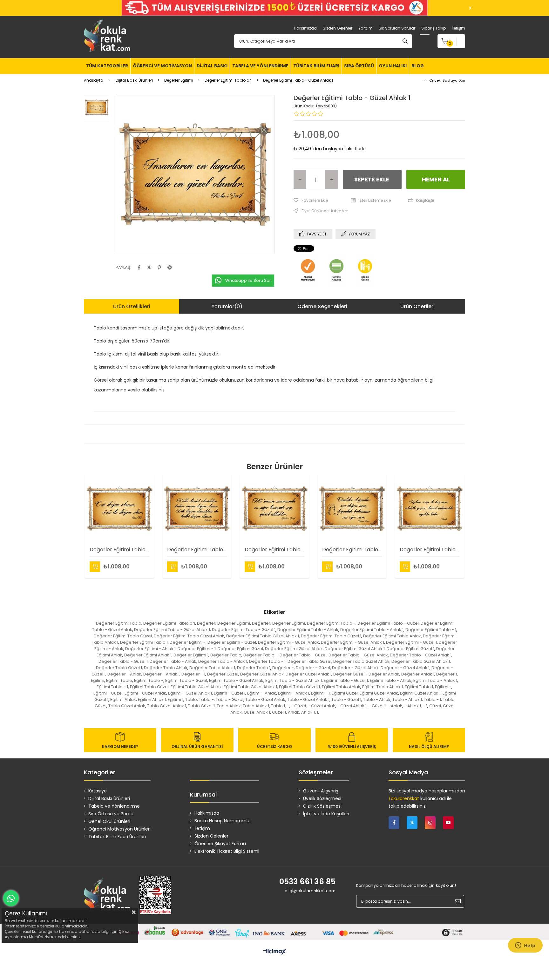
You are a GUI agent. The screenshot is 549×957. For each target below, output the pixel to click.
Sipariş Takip (433, 28)
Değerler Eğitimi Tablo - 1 (430, 630)
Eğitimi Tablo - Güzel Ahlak (236, 680)
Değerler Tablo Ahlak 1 (212, 668)
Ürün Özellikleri (131, 306)
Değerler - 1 (193, 674)
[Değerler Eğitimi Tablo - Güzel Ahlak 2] (274, 508)
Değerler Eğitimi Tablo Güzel (123, 636)
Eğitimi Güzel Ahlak (379, 693)
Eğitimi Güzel (345, 693)
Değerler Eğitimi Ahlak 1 (148, 655)
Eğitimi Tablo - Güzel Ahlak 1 (293, 680)
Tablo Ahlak (229, 706)
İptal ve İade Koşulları (326, 814)
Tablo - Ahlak (376, 699)
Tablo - (206, 699)
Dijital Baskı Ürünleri (109, 798)
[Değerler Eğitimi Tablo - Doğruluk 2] (197, 508)
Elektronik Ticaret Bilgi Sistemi (226, 851)
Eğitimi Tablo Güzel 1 (299, 687)
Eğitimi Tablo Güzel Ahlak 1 (250, 687)
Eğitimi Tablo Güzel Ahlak (196, 687)
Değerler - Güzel (313, 668)
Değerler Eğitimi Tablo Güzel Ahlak (189, 636)
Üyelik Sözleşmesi (322, 798)
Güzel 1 (279, 712)
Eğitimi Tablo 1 (419, 687)
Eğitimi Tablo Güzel (149, 687)
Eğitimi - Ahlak (261, 693)
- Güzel (298, 706)
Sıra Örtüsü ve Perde (110, 814)
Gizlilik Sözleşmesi (322, 806)
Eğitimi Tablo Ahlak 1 (382, 687)
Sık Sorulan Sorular (397, 28)
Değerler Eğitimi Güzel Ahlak (294, 649)
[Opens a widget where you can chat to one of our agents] (525, 946)
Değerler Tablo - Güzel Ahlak (358, 655)
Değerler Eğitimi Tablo (118, 623)
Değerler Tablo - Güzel (303, 655)
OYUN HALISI (393, 66)
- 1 (425, 706)
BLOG (417, 66)
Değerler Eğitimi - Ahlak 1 (150, 649)
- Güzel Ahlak (321, 706)
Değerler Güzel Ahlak (262, 674)
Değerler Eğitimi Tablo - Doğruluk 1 (119, 549)
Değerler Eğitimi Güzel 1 (410, 649)
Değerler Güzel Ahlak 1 (308, 674)
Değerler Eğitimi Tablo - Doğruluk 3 (352, 549)
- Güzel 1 (377, 706)
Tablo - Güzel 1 (346, 699)
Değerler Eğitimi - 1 (197, 649)
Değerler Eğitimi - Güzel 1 (411, 642)
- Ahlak (395, 706)
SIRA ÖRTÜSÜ (359, 66)
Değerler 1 (446, 674)
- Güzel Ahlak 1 (352, 706)
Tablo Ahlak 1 (256, 706)
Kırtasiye (97, 791)
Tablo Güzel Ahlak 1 (166, 706)
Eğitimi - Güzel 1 (229, 693)
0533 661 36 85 (307, 881)
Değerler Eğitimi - (188, 642)
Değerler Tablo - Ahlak (173, 661)
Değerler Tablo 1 (253, 668)
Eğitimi (97, 680)
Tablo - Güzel (229, 699)
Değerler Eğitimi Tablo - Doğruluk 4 (429, 549)
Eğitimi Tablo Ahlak (341, 687)
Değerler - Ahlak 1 (161, 674)
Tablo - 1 (432, 699)
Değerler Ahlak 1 (417, 674)
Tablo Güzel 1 (201, 706)
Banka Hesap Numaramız (222, 821)
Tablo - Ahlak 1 (407, 699)
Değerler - (283, 668)
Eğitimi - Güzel (108, 693)
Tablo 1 (278, 706)
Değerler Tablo (225, 655)
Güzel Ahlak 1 (257, 712)
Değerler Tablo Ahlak (165, 668)
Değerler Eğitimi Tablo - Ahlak (307, 630)
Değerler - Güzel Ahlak (355, 668)
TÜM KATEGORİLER (107, 66)
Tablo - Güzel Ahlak (265, 699)
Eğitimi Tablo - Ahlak (390, 680)
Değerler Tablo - (260, 655)
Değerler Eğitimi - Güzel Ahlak (288, 642)
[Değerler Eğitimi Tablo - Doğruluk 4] (429, 508)
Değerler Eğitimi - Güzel (231, 642)
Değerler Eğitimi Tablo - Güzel (388, 623)
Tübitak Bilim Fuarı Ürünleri (117, 836)
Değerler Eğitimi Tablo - (331, 623)
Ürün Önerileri (417, 306)
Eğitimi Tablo (119, 680)
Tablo (191, 699)
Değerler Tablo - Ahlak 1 (222, 661)
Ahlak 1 (308, 712)
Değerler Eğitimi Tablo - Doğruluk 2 (197, 549)
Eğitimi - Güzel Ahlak (145, 693)
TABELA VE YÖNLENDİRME (260, 66)
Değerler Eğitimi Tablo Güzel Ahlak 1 (262, 636)
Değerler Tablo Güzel (309, 661)
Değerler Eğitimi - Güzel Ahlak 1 (352, 642)
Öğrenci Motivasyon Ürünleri (119, 829)
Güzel (435, 706)
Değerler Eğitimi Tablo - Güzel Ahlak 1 (172, 630)
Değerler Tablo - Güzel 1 (123, 661)
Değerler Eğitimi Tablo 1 (144, 642)
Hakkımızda (305, 28)
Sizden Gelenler (337, 28)
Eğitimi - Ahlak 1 (293, 693)
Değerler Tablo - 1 (267, 661)
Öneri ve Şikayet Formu (220, 843)
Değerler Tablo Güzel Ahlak (361, 661)
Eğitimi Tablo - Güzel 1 (346, 680)
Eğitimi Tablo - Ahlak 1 (435, 680)
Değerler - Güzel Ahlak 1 (405, 668)
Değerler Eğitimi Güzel (240, 649)
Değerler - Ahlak (124, 674)
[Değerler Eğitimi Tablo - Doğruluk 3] (352, 508)
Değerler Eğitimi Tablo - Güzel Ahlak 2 (274, 549)
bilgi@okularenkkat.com (310, 891)
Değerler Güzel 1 (350, 674)
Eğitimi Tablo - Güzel (186, 680)
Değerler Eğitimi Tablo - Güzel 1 (243, 630)
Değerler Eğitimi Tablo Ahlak (392, 636)
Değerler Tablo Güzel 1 (119, 668)
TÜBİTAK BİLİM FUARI (316, 66)
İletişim (458, 28)
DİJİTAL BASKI (212, 66)
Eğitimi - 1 (320, 693)
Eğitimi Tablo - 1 (112, 687)
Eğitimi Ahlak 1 (152, 699)
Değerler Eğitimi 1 (190, 655)
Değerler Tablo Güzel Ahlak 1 (420, 661)
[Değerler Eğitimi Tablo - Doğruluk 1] (119, 508)
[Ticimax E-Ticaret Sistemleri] (274, 952)
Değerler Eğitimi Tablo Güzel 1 (331, 636)
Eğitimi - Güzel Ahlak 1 (190, 693)
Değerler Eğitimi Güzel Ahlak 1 (355, 649)
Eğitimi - (443, 687)
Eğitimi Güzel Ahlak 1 (420, 693)
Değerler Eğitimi (233, 623)
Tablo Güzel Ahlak (126, 706)
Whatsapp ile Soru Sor (248, 280)
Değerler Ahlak (384, 674)
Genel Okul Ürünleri (109, 821)
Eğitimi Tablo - (148, 680)
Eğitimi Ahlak (123, 699)
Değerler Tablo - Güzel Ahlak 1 (420, 655)
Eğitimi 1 (175, 699)
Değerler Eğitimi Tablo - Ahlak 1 (371, 630)
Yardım (365, 28)
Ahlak (293, 712)
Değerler (206, 623)
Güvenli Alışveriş (320, 791)
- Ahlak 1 (412, 706)
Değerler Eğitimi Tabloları (169, 623)
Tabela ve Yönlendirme (114, 806)
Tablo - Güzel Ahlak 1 (308, 699)
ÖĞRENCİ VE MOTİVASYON (162, 66)
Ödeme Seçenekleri (322, 306)
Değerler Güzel (222, 674)
